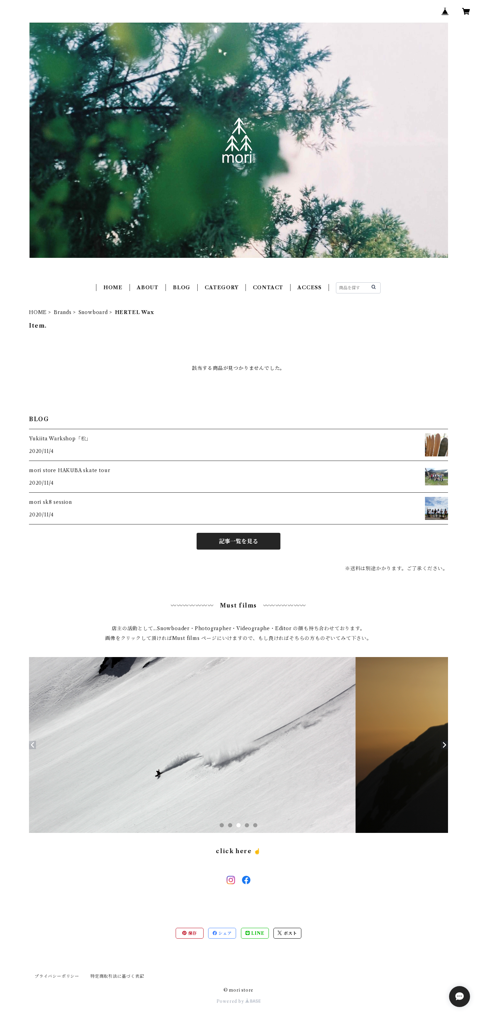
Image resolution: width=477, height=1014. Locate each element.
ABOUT (148, 287)
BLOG (181, 287)
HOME (113, 287)
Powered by (231, 1001)
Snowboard (93, 312)
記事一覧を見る (238, 541)
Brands (63, 312)
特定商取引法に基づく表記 (117, 976)
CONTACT (268, 287)
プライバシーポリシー (57, 976)
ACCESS (310, 287)
